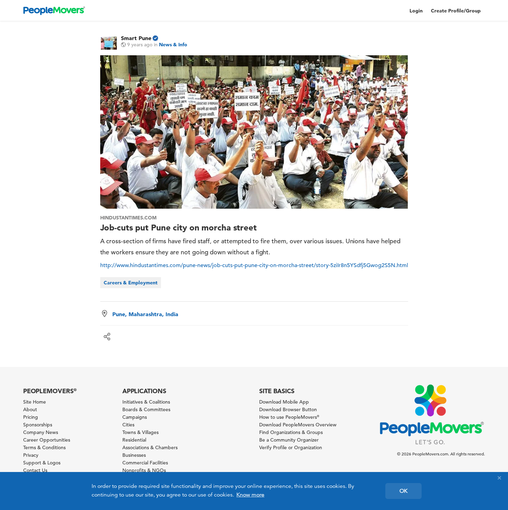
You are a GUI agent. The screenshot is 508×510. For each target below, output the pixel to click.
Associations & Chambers (150, 447)
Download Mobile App (284, 402)
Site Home (34, 402)
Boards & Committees (146, 409)
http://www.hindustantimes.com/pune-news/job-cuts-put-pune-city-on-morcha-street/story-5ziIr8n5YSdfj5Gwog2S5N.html (254, 265)
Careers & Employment (131, 283)
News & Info (173, 44)
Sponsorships (37, 425)
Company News (40, 432)
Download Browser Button (288, 409)
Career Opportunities (46, 440)
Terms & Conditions (44, 447)
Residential (134, 440)
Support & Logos (41, 463)
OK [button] (403, 491)
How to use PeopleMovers (289, 417)
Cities (128, 425)
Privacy (30, 455)
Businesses (134, 455)
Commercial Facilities (145, 463)
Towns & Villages (140, 432)
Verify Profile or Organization (290, 447)
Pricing (30, 417)
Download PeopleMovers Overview (298, 425)
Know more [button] (250, 494)
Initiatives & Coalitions (146, 402)
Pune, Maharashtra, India (145, 314)
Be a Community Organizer (289, 440)
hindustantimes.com (128, 218)
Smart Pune (136, 38)
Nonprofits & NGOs (144, 470)
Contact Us (35, 470)
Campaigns (134, 417)
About (30, 409)
